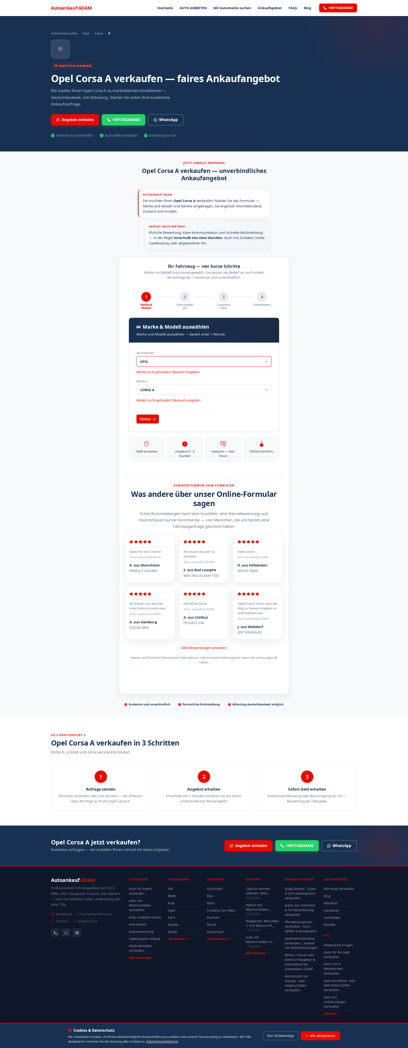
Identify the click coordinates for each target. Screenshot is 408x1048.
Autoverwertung (141, 931)
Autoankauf (71, 8)
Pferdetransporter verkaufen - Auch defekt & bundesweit (300, 927)
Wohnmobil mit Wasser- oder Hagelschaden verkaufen (296, 983)
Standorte (331, 910)
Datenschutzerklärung (162, 1041)
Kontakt (329, 924)
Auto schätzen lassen (145, 917)
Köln (210, 896)
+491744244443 (340, 7)
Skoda (172, 932)
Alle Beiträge (256, 953)
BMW (172, 896)
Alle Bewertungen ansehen (204, 647)
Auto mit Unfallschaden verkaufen (335, 1002)
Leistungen (332, 917)
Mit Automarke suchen (232, 8)
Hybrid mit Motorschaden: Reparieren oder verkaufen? (258, 907)
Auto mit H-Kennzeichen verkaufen (333, 969)
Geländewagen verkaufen (140, 948)
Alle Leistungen (140, 958)
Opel (86, 33)
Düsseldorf (215, 932)
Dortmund (214, 888)
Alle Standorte (218, 939)
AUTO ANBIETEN (193, 8)
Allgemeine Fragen (338, 945)
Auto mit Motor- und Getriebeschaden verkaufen (339, 985)
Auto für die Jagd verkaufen (336, 954)
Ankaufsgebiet (270, 8)
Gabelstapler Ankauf (144, 938)
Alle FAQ (330, 1013)
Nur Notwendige (280, 1035)
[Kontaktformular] (77, 932)
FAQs (293, 8)
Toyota (173, 924)
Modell (142, 381)
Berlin (211, 924)
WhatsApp (168, 119)
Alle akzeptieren (323, 1035)
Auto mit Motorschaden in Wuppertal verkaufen (262, 939)
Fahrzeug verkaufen (339, 888)
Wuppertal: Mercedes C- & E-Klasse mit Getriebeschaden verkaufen (262, 923)
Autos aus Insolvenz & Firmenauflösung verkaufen (300, 910)
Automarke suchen (64, 33)
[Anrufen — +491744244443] (55, 932)
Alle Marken (177, 939)
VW (170, 888)
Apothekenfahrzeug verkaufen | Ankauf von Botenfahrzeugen (301, 943)
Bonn (211, 903)
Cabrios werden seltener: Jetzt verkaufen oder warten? (258, 890)
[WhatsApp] (66, 932)
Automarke (145, 353)
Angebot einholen (78, 119)
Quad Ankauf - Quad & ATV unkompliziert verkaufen (300, 893)
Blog (307, 8)
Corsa (99, 33)
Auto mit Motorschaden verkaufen (140, 905)
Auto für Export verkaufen (140, 891)
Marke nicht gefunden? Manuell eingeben (168, 372)
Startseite (165, 8)
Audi (171, 903)
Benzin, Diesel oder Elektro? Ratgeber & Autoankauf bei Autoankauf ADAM (300, 962)
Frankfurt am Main (221, 910)
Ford (171, 917)
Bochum (213, 917)
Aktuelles (331, 903)
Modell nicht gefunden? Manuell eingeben (168, 400)
